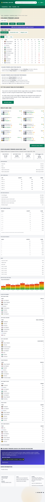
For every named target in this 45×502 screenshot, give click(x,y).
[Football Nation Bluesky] (43, 492)
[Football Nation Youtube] (39, 492)
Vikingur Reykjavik (9, 41)
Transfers (14, 6)
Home (2, 15)
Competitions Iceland (13, 15)
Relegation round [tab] (24, 32)
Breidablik (8, 47)
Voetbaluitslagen (4, 477)
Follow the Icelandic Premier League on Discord (23, 27)
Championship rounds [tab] (14, 32)
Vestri (7, 56)
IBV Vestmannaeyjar (9, 53)
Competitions (5, 6)
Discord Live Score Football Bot (22, 477)
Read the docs (5, 462)
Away (11, 36)
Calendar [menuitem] (12, 23)
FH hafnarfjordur (9, 49)
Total (2, 36)
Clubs (10, 6)
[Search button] (35, 2)
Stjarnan (7, 45)
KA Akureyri (8, 54)
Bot (18, 6)
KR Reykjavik (8, 58)
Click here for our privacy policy (37, 485)
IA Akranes (8, 60)
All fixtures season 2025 (37, 145)
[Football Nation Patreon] (41, 492)
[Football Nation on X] (36, 492)
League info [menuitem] (4, 23)
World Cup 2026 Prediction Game (22, 479)
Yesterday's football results (6, 482)
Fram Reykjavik (9, 51)
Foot (2, 479)
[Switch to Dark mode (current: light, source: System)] (39, 2)
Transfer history (4, 469)
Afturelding (8, 62)
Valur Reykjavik (9, 43)
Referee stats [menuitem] (21, 23)
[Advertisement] (22, 12)
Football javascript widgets (21, 481)
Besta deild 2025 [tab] (4, 32)
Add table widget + (8, 102)
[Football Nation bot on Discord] (38, 492)
